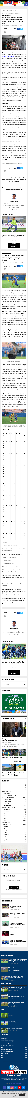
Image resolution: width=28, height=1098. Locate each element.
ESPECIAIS (4, 789)
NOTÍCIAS (4, 822)
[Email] (23, 1087)
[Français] (12, 2)
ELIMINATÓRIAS (7, 801)
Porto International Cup (8, 56)
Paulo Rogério (6, 25)
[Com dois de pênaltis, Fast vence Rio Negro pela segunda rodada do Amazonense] (4, 978)
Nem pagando (11, 1021)
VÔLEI (5, 841)
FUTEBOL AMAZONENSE (7, 15)
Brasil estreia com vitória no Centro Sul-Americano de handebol (16, 906)
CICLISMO (6, 830)
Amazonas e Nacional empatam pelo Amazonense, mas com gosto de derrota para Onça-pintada (14, 179)
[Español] (2, 4)
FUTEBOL (4, 793)
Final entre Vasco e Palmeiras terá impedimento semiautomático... (18, 759)
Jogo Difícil (10, 1014)
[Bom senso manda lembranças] (4, 1030)
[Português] (23, 2)
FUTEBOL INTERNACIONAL (8, 797)
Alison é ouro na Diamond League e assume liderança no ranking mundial (17, 915)
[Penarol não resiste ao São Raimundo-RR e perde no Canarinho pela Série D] (4, 996)
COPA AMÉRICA (7, 799)
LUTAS (5, 836)
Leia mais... (14, 1096)
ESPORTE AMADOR (6, 791)
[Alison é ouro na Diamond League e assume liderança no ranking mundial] (5, 915)
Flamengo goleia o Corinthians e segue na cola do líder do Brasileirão (17, 988)
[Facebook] (4, 1087)
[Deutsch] (16, 2)
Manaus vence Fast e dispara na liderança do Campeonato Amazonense (14, 189)
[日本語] (20, 2)
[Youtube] (19, 1087)
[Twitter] (8, 1087)
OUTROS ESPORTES (6, 824)
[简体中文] (5, 2)
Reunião (20, 163)
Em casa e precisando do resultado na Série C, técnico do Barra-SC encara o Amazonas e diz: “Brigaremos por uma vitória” (13, 235)
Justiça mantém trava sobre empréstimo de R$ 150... (11, 740)
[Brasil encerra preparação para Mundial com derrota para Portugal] (5, 933)
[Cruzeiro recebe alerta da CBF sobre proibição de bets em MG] (8, 767)
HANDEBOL (6, 834)
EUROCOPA (6, 803)
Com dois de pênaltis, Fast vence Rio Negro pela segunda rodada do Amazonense (16, 977)
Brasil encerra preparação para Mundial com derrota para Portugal (17, 933)
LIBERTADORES (7, 805)
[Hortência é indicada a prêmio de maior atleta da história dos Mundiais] (20, 767)
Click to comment (14, 245)
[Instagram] (12, 1087)
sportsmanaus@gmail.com (17, 1083)
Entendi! (22, 1095)
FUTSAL (5, 832)
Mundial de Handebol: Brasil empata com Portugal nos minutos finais (18, 941)
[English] (9, 2)
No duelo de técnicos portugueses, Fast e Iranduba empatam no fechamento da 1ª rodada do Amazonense (17, 960)
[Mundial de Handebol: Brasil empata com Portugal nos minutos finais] (5, 942)
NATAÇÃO (6, 839)
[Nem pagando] (4, 1023)
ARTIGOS (4, 787)
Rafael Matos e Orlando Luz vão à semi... (7, 758)
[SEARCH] (24, 684)
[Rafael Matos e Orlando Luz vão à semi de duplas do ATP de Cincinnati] (8, 752)
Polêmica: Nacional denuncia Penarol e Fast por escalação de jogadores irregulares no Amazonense (17, 969)
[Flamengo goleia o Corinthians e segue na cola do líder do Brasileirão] (4, 989)
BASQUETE (6, 828)
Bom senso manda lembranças (15, 1028)
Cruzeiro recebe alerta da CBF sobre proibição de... (7, 774)
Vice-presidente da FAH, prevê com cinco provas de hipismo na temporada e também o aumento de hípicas (18, 924)
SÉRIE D (5, 820)
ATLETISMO (6, 826)
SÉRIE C (5, 818)
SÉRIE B (5, 816)
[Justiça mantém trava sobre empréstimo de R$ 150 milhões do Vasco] (14, 729)
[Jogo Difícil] (4, 1015)
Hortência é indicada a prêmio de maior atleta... (19, 774)
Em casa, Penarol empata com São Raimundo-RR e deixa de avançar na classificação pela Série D (16, 1004)
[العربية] (2, 2)
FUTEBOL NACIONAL (6, 807)
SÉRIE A (5, 814)
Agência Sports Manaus (7, 785)
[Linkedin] (16, 1087)
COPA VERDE (6, 812)
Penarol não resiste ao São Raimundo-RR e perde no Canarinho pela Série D (17, 995)
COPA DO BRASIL (7, 809)
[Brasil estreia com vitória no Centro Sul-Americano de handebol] (5, 906)
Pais (4, 163)
